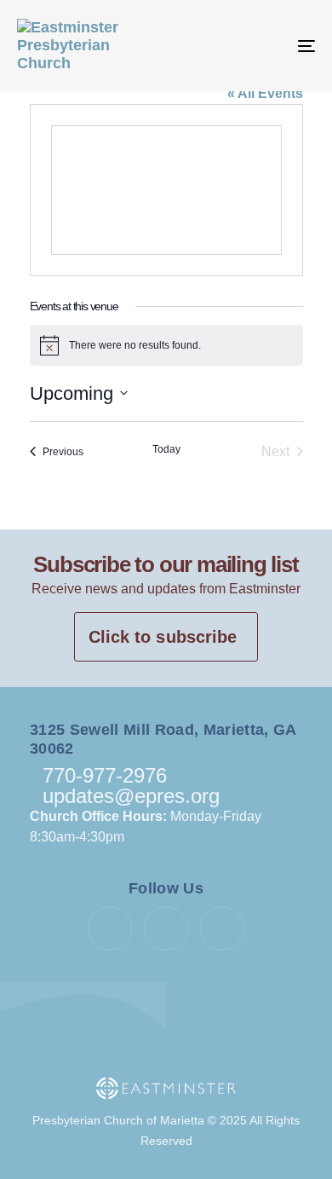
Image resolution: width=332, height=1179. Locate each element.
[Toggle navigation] (265, 45)
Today (166, 449)
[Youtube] (166, 928)
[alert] (166, 345)
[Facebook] (110, 928)
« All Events (265, 93)
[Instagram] (222, 928)
